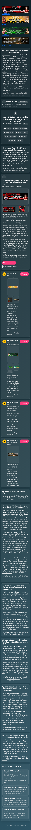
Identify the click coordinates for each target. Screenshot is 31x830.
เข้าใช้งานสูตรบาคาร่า (18, 89)
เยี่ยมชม (25, 274)
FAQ (21, 140)
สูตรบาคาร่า (23, 81)
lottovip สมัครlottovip (21, 128)
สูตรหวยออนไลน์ (11, 136)
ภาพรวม (8, 128)
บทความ (12, 140)
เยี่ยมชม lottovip (10, 263)
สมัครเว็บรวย (6, 62)
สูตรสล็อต (7, 83)
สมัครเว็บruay (9, 132)
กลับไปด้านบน (22, 825)
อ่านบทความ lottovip (11, 266)
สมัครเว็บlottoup (22, 132)
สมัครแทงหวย (6, 55)
